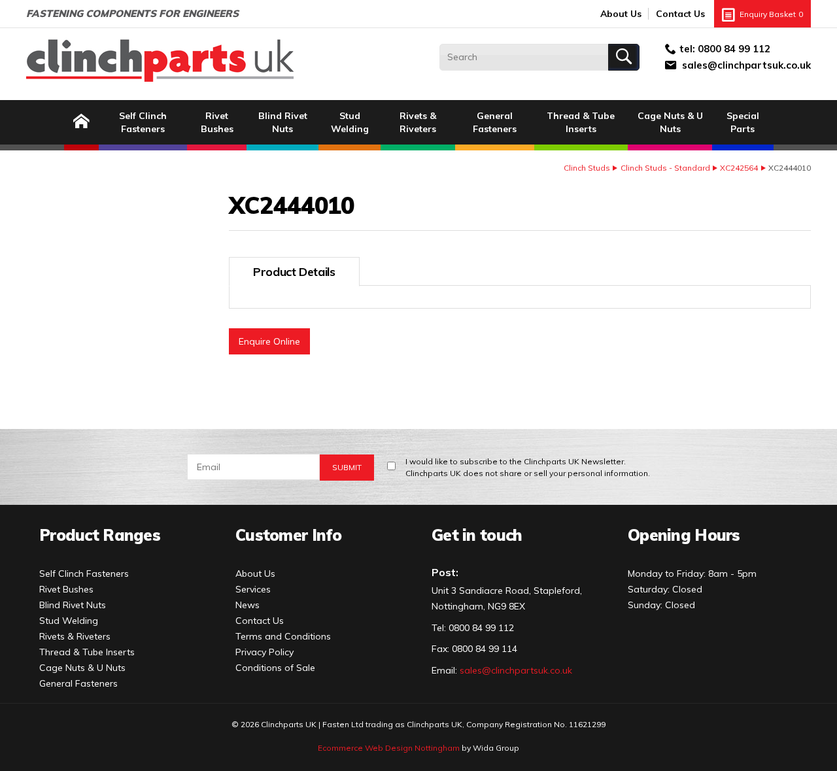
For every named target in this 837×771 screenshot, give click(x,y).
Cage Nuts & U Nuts (670, 122)
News (247, 605)
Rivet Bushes (217, 122)
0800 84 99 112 (734, 49)
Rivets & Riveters (418, 122)
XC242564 (739, 168)
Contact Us (680, 14)
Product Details (294, 271)
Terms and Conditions (283, 636)
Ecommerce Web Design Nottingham (389, 748)
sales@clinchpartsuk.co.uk (746, 65)
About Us (620, 14)
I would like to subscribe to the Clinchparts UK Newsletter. (527, 467)
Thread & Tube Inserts (581, 122)
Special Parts (742, 122)
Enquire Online (269, 341)
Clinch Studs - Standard (665, 168)
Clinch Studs (587, 168)
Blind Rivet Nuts (282, 122)
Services (253, 589)
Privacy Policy (264, 652)
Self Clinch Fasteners (143, 122)
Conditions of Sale (275, 668)
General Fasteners (495, 122)
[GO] (624, 57)
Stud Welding (350, 122)
